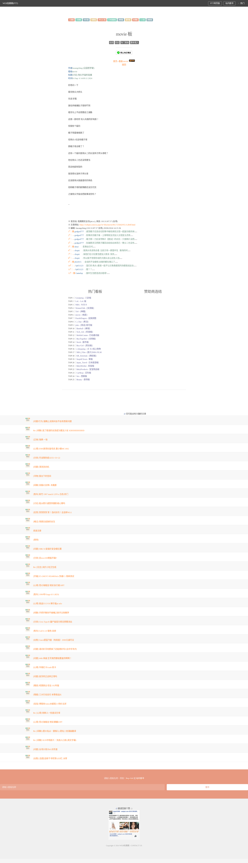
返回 (124, 65)
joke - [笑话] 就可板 (83, 325)
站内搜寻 (229, 3)
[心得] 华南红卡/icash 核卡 (44, 667)
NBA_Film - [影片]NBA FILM (89, 352)
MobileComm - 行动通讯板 (87, 335)
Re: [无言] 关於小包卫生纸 (44, 567)
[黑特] (36, 540)
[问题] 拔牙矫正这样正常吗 (45, 676)
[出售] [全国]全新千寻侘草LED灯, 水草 (50, 758)
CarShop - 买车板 (83, 373)
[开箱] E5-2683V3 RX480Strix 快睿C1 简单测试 (53, 576)
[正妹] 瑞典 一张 (40, 439)
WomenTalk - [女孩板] (84, 308)
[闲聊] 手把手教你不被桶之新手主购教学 (51, 613)
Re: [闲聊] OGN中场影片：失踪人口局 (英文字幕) (54, 740)
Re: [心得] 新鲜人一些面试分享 (46, 713)
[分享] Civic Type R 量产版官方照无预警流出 (52, 622)
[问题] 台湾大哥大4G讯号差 (45, 749)
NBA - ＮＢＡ (81, 305)
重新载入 (134, 42)
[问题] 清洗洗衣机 (41, 467)
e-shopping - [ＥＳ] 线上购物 (88, 349)
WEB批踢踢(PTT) (10, 3)
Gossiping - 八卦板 (83, 298)
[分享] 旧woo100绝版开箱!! (45, 558)
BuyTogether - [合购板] (86, 339)
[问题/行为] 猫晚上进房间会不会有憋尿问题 (52, 421)
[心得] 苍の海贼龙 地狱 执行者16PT (48, 585)
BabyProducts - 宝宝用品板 (87, 369)
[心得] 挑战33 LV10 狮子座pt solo (47, 603)
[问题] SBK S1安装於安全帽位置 (47, 549)
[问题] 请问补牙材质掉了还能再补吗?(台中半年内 (55, 649)
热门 (242, 3)
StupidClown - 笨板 (84, 359)
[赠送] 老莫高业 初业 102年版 (46, 685)
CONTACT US (136, 846)
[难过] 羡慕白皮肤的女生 (44, 521)
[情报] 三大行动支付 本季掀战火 (47, 694)
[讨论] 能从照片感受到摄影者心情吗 (49, 503)
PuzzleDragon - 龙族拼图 (85, 318)
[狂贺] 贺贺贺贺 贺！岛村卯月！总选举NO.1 (52, 512)
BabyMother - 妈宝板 (85, 366)
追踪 (111, 42)
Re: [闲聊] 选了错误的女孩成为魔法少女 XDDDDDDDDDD (58, 430)
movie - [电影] (81, 315)
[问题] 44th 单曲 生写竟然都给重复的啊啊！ (52, 658)
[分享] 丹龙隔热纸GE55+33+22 (46, 458)
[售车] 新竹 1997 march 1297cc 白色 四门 (50, 494)
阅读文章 (37, 531)
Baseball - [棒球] (83, 328)
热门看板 (125, 42)
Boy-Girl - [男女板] (84, 345)
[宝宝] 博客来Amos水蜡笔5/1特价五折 (49, 704)
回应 (117, 42)
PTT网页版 (215, 3)
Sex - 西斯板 (81, 376)
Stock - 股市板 (82, 342)
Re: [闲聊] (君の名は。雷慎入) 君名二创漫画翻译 (54, 731)
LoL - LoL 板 (80, 301)
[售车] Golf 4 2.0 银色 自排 (44, 631)
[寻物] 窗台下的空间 (42, 476)
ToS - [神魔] (80, 311)
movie (123, 61)
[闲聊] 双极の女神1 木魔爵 (44, 485)
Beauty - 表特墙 (83, 379)
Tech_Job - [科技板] (84, 332)
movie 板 (124, 34)
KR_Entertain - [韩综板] (86, 356)
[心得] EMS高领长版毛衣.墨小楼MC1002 (51, 449)
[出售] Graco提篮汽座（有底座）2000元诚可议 (53, 640)
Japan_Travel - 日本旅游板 (87, 362)
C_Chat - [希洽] (81, 322)
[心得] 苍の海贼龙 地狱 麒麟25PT (47, 722)
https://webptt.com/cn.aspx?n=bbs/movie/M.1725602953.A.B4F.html (107, 225)
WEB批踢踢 (124, 846)
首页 (115, 61)
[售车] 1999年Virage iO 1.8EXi (46, 594)
